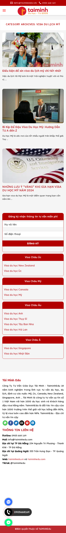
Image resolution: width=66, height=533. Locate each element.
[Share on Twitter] (16, 423)
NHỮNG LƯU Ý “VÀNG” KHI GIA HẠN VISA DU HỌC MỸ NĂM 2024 (31, 188)
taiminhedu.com (36, 459)
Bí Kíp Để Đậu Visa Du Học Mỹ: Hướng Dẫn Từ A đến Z (31, 128)
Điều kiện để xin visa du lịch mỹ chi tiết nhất (31, 71)
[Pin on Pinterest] (27, 423)
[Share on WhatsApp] (5, 423)
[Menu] (4, 10)
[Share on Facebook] (10, 423)
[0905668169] (8, 515)
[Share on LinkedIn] (32, 423)
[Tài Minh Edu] (33, 11)
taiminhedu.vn (16, 459)
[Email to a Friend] (21, 423)
